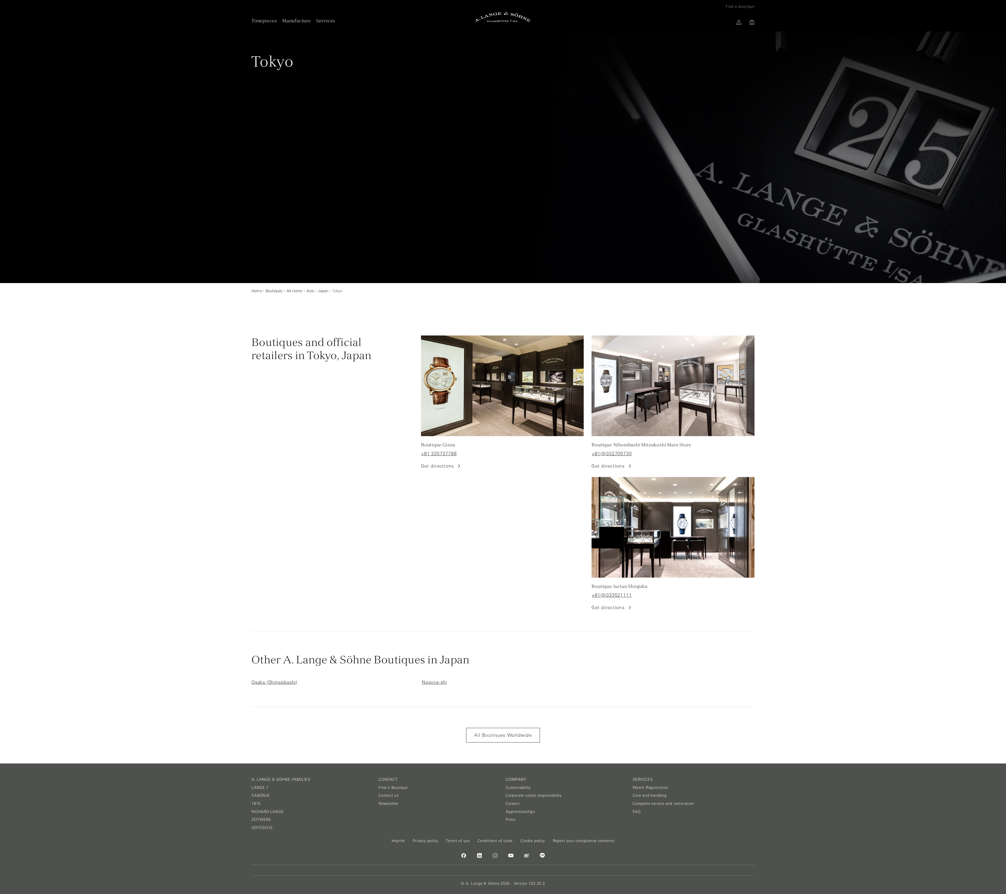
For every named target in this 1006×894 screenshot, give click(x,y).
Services (325, 20)
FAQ (636, 812)
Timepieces (264, 20)
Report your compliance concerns (584, 841)
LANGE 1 (260, 787)
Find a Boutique (393, 787)
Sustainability (518, 787)
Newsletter (388, 803)
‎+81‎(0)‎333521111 (612, 595)
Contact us (389, 795)
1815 (256, 803)
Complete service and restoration (663, 803)
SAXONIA (261, 795)
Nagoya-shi (434, 682)
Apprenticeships (520, 812)
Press (511, 819)
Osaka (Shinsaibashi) (274, 682)
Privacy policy (425, 841)
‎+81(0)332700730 (612, 453)
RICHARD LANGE (267, 812)
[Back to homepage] (503, 17)
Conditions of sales (495, 841)
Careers (513, 803)
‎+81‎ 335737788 (439, 453)
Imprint (398, 841)
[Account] (739, 22)
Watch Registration (650, 787)
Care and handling (649, 795)
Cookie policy (533, 841)
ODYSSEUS (262, 828)
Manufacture (296, 20)
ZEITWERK (261, 819)
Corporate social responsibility (534, 795)
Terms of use (458, 841)
